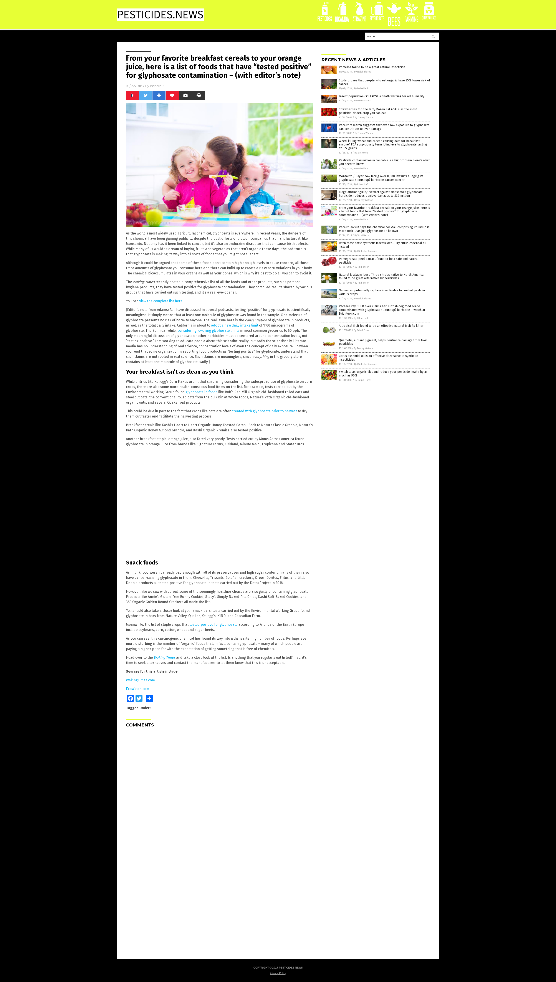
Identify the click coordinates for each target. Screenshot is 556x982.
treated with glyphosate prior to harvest (264, 411)
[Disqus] (219, 785)
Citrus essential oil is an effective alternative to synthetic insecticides (378, 357)
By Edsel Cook (361, 330)
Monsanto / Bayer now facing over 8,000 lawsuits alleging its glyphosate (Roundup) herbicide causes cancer (381, 178)
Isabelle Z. (157, 86)
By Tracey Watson (364, 117)
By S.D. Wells (361, 152)
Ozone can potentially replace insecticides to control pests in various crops (382, 292)
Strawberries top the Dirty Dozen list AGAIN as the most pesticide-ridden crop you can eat (378, 111)
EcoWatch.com (137, 689)
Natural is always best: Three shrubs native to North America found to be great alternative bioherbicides (381, 276)
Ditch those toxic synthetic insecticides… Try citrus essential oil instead (382, 245)
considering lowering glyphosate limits (208, 330)
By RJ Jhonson (362, 267)
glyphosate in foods (201, 392)
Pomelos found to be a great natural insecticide (372, 67)
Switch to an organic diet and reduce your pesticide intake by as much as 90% (383, 373)
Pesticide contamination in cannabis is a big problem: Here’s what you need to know (384, 162)
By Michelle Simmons (365, 251)
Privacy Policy (278, 973)
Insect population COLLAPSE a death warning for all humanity (381, 96)
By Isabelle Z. (361, 88)
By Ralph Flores (362, 71)
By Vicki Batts (361, 235)
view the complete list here (160, 301)
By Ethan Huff (361, 184)
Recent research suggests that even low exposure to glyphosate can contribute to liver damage (384, 127)
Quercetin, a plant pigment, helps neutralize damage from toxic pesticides (383, 342)
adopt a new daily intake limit (234, 325)
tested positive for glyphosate (213, 624)
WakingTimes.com (140, 680)
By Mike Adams (362, 100)
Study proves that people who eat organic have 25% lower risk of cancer (384, 82)
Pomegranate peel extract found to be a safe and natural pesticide (379, 260)
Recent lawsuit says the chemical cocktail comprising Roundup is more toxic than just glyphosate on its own (384, 229)
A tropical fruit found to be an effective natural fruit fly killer (381, 326)
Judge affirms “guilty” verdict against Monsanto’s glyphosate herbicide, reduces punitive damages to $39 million (381, 194)
